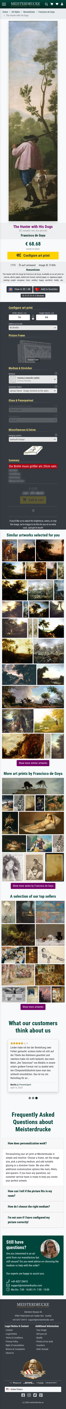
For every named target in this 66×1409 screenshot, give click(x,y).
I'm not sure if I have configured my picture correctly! (29, 1220)
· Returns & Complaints (15, 1349)
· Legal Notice (11, 1334)
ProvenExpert (25, 1084)
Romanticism (29, 12)
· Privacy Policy (11, 1341)
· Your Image (41, 1330)
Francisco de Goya (46, 12)
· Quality (38, 1337)
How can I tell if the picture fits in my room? (30, 1193)
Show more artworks (33, 1006)
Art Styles (16, 12)
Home (5, 12)
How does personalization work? (27, 1143)
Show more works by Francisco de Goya (33, 885)
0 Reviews (39, 295)
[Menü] (4, 4)
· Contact (9, 1330)
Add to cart (35, 500)
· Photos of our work (44, 1341)
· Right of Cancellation (14, 1345)
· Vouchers (40, 1345)
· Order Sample (41, 1349)
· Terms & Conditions (14, 1337)
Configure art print (35, 255)
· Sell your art (41, 1334)
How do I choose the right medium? (29, 1206)
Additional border (16, 324)
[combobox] (33, 327)
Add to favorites (48, 289)
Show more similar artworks (33, 763)
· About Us (9, 1353)
